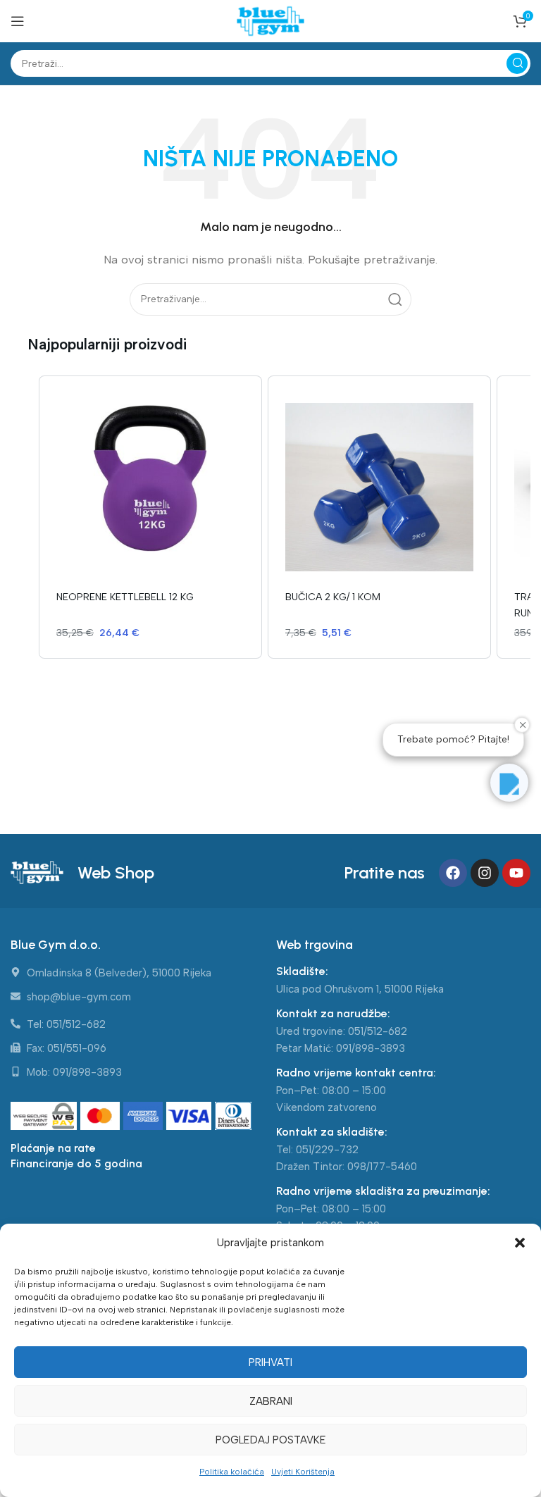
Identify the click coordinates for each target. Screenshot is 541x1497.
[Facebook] (453, 873)
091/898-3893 (370, 1048)
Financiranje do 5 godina (76, 1163)
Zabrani (270, 1401)
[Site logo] (270, 20)
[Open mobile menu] (18, 21)
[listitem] (150, 517)
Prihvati (270, 1362)
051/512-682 (377, 1031)
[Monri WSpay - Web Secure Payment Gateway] (44, 1116)
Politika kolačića (231, 1472)
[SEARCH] (517, 63)
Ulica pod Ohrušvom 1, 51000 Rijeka (360, 989)
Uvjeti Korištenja (303, 1472)
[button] (520, 1243)
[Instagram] (485, 873)
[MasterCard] (101, 1116)
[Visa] (190, 1116)
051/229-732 (327, 1149)
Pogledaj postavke (271, 1440)
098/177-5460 (382, 1166)
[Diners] (233, 1116)
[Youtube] (516, 873)
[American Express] (144, 1116)
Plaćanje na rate (53, 1148)
